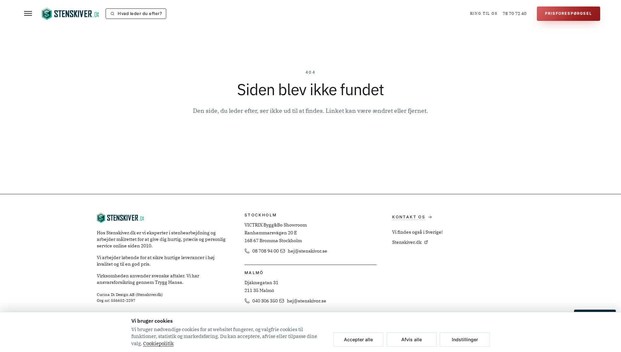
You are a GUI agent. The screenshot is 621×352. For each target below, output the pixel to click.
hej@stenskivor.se (307, 251)
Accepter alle (358, 339)
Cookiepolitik (158, 343)
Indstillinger (465, 339)
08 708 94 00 (265, 251)
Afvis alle (411, 339)
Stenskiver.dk (406, 242)
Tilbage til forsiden (310, 136)
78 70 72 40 (514, 13)
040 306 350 (265, 301)
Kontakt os (408, 216)
